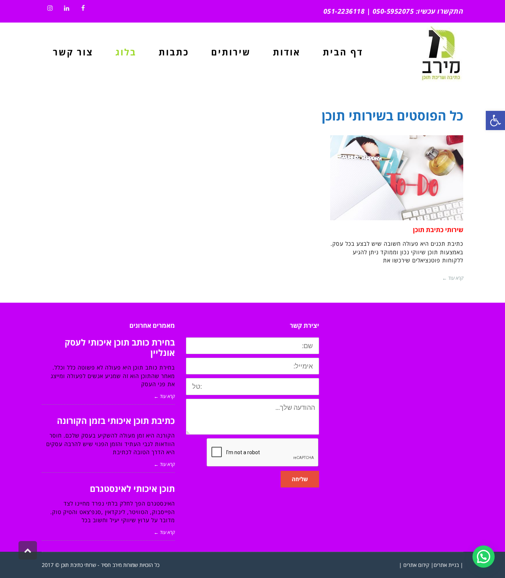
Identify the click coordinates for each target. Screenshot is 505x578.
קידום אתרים (416, 564)
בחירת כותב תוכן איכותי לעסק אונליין (120, 347)
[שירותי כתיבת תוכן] (396, 178)
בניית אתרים (446, 564)
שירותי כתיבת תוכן (438, 229)
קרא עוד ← (452, 278)
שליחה (300, 479)
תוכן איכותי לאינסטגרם (132, 488)
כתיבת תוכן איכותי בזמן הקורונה (116, 420)
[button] (483, 556)
